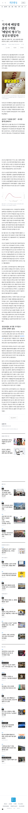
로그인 (23, 2)
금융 (12, 6)
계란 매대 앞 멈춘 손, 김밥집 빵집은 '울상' (9, 600)
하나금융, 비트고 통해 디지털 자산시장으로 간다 (9, 687)
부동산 (16, 6)
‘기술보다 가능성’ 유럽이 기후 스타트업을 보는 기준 (9, 664)
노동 (22, 6)
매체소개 (5, 803)
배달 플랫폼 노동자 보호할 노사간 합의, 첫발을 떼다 (9, 563)
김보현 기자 (4, 44)
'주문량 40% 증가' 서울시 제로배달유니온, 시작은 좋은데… (9, 550)
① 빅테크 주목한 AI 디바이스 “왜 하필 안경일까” (9, 676)
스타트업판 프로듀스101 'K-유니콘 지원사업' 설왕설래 (9, 574)
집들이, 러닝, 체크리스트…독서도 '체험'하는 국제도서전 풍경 (9, 612)
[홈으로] (13, 800)
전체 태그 (18, 808)
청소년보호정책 (21, 806)
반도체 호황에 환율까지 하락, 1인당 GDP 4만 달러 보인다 (9, 736)
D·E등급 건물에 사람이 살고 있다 (9, 759)
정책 (19, 6)
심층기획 (5, 6)
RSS (14, 808)
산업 (9, 6)
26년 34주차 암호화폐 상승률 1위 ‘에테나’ (8, 725)
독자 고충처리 (20, 803)
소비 (25, 6)
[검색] (5, 3)
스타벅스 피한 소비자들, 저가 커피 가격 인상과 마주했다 (8, 636)
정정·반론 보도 (9, 808)
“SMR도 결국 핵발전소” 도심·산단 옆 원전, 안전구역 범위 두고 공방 (9, 698)
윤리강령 (10, 803)
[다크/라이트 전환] (3, 3)
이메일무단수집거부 (13, 806)
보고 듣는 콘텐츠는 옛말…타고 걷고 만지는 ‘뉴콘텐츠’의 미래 (9, 712)
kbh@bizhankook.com (6, 425)
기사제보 (15, 803)
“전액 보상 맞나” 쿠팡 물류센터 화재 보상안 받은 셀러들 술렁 (9, 748)
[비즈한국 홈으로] (13, 3)
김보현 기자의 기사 (5, 436)
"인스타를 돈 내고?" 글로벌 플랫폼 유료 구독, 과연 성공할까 (9, 624)
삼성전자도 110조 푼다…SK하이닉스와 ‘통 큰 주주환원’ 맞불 (8, 653)
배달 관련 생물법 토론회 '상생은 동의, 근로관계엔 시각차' (8, 586)
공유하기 (14, 417)
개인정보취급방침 (6, 806)
